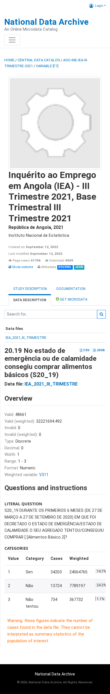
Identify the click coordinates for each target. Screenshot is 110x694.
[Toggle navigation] (12, 40)
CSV (85, 350)
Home (9, 60)
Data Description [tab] (29, 300)
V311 (44, 474)
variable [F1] (47, 66)
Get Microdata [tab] (73, 299)
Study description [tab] (30, 289)
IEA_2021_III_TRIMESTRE (26, 337)
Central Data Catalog (38, 60)
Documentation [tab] (70, 289)
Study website (22, 267)
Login (99, 6)
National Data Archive (46, 22)
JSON (100, 350)
